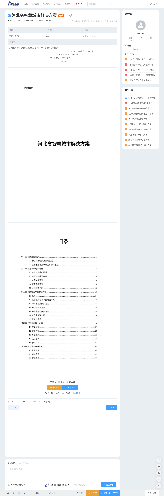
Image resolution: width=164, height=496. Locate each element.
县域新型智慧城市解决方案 (139, 145)
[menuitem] (13, 4)
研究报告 (57, 4)
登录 (155, 4)
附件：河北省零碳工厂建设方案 (141, 98)
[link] (11, 21)
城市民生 (39, 20)
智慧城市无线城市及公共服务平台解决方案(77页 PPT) (142, 114)
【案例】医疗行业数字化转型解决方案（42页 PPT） (142, 80)
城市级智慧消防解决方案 (139, 108)
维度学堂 (68, 4)
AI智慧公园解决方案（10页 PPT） (142, 59)
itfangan (19, 402)
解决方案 (35, 4)
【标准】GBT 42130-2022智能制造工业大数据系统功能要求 (142, 70)
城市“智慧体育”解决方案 (138, 140)
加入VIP (79, 4)
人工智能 (46, 4)
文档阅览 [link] (49, 20)
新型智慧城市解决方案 (138, 135)
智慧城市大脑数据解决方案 (139, 124)
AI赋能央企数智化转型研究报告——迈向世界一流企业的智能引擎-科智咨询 (142, 65)
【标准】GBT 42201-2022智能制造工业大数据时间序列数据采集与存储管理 (142, 75)
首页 (26, 4)
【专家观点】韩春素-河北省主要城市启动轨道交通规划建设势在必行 (142, 103)
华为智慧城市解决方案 (138, 119)
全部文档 (19, 20)
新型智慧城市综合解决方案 (139, 129)
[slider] (88, 36)
